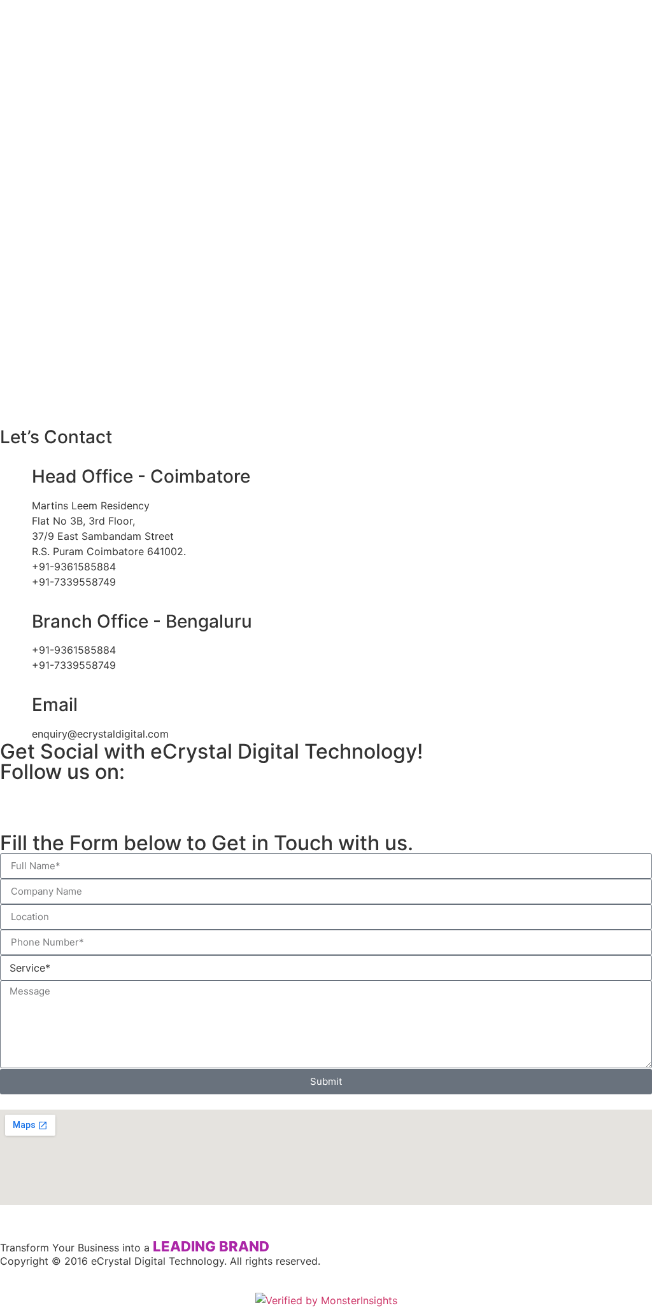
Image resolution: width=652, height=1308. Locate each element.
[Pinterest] (156, 798)
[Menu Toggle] (326, 391)
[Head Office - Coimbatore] (16, 477)
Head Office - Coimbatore (141, 476)
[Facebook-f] (121, 798)
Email (55, 704)
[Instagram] (51, 798)
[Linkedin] (86, 798)
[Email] (16, 705)
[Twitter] (16, 798)
